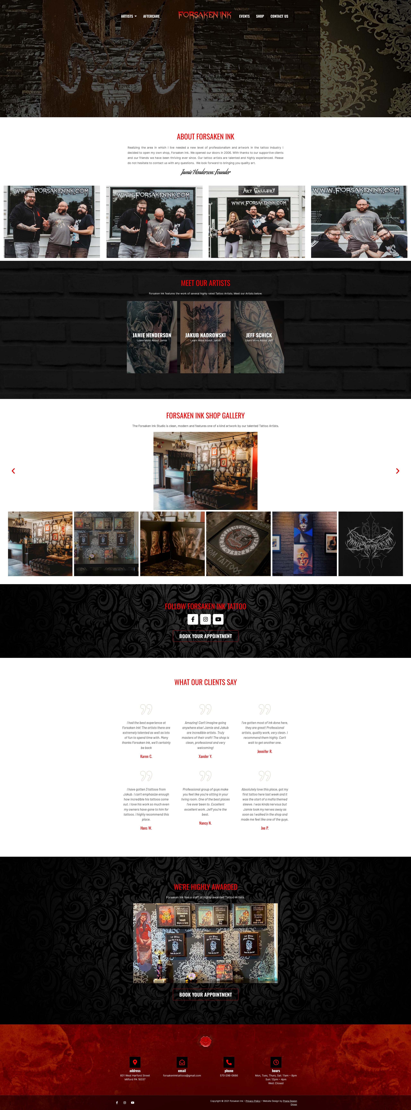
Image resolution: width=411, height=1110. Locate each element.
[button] (13, 471)
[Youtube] (218, 619)
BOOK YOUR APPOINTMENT (205, 76)
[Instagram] (205, 619)
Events (244, 16)
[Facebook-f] (193, 619)
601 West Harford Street (135, 1075)
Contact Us (279, 16)
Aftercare (151, 16)
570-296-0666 (229, 1075)
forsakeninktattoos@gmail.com (182, 1075)
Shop (260, 16)
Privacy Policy (253, 1101)
